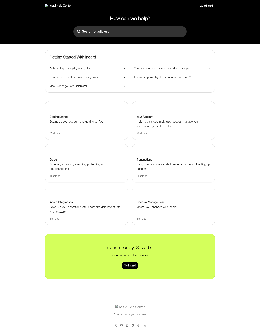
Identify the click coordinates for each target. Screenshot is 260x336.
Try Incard (130, 265)
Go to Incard (206, 5)
